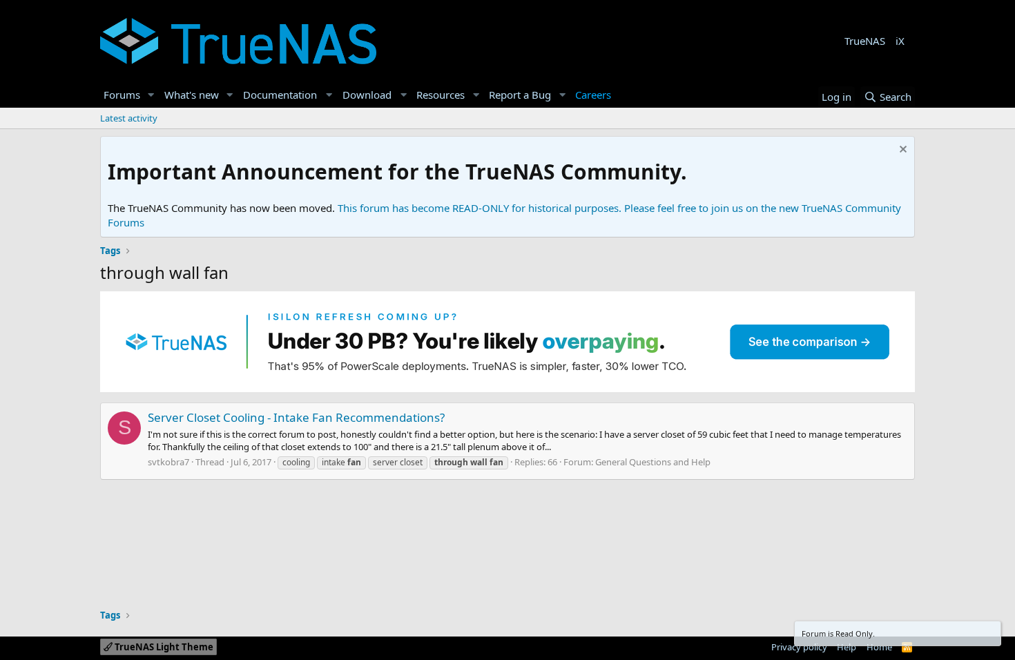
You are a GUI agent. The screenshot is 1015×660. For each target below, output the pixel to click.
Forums (122, 94)
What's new (191, 94)
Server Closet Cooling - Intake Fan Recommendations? (296, 417)
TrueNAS (864, 41)
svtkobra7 (168, 462)
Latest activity (128, 118)
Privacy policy (799, 647)
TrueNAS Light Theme (163, 647)
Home (879, 647)
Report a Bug (520, 94)
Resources (440, 94)
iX (900, 41)
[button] (151, 95)
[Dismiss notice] (901, 151)
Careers (593, 94)
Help (846, 647)
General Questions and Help (652, 462)
